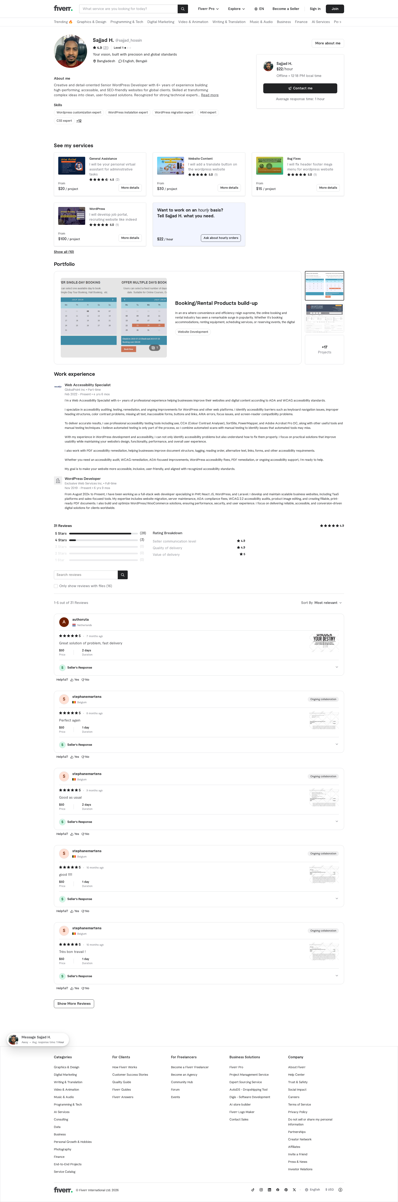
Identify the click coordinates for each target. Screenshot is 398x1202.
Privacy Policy (297, 1112)
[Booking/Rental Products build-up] (324, 285)
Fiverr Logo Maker (242, 1112)
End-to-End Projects (67, 1164)
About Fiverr (297, 1067)
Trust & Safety (298, 1082)
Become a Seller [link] (286, 9)
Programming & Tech (126, 22)
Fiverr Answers (122, 1097)
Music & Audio (261, 22)
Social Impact (297, 1089)
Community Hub (182, 1082)
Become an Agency (184, 1074)
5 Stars (61, 533)
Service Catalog (64, 1171)
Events (175, 1097)
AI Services (321, 22)
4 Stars (61, 540)
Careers (293, 1097)
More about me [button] (328, 43)
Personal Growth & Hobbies (73, 1142)
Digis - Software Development (249, 1097)
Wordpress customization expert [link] (79, 112)
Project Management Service (249, 1074)
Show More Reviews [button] (74, 1003)
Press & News (297, 1162)
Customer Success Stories (130, 1074)
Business (284, 22)
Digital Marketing (160, 22)
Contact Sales (238, 1119)
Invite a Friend (297, 1154)
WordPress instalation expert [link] (128, 112)
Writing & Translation (229, 22)
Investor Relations (300, 1169)
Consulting (61, 1119)
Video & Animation (193, 22)
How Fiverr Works (124, 1067)
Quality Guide (121, 1082)
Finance (301, 22)
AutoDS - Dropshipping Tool (248, 1089)
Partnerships (297, 1132)
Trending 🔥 (63, 22)
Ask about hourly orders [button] (221, 238)
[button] (209, 9)
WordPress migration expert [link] (174, 112)
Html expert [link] (208, 112)
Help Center (296, 1074)
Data (57, 1127)
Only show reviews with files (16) (85, 586)
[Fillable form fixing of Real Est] (324, 317)
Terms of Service (299, 1104)
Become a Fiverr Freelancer (190, 1067)
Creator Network (300, 1139)
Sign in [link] (315, 9)
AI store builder (240, 1104)
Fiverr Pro (236, 1067)
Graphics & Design (91, 22)
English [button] (315, 1189)
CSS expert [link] (64, 120)
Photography (62, 1149)
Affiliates (294, 1147)
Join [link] (335, 9)
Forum (175, 1089)
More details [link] (130, 187)
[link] (253, 1189)
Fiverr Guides (121, 1089)
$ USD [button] (329, 1189)
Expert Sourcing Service (245, 1082)
